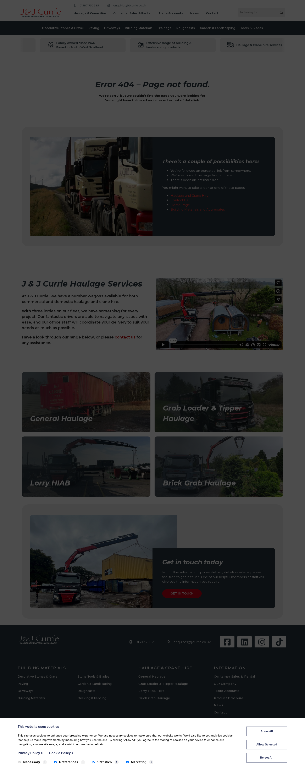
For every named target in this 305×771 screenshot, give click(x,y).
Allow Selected (266, 744)
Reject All (266, 757)
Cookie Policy (61, 753)
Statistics (104, 762)
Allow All (267, 731)
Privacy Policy (30, 753)
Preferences (68, 762)
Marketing (138, 762)
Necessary (31, 762)
